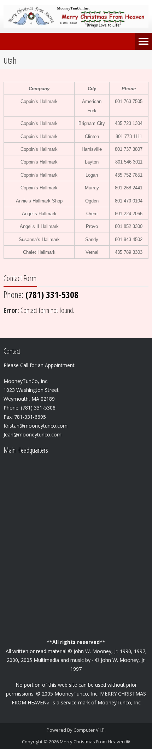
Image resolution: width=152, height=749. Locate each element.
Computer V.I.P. (90, 730)
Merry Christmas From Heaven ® (95, 741)
